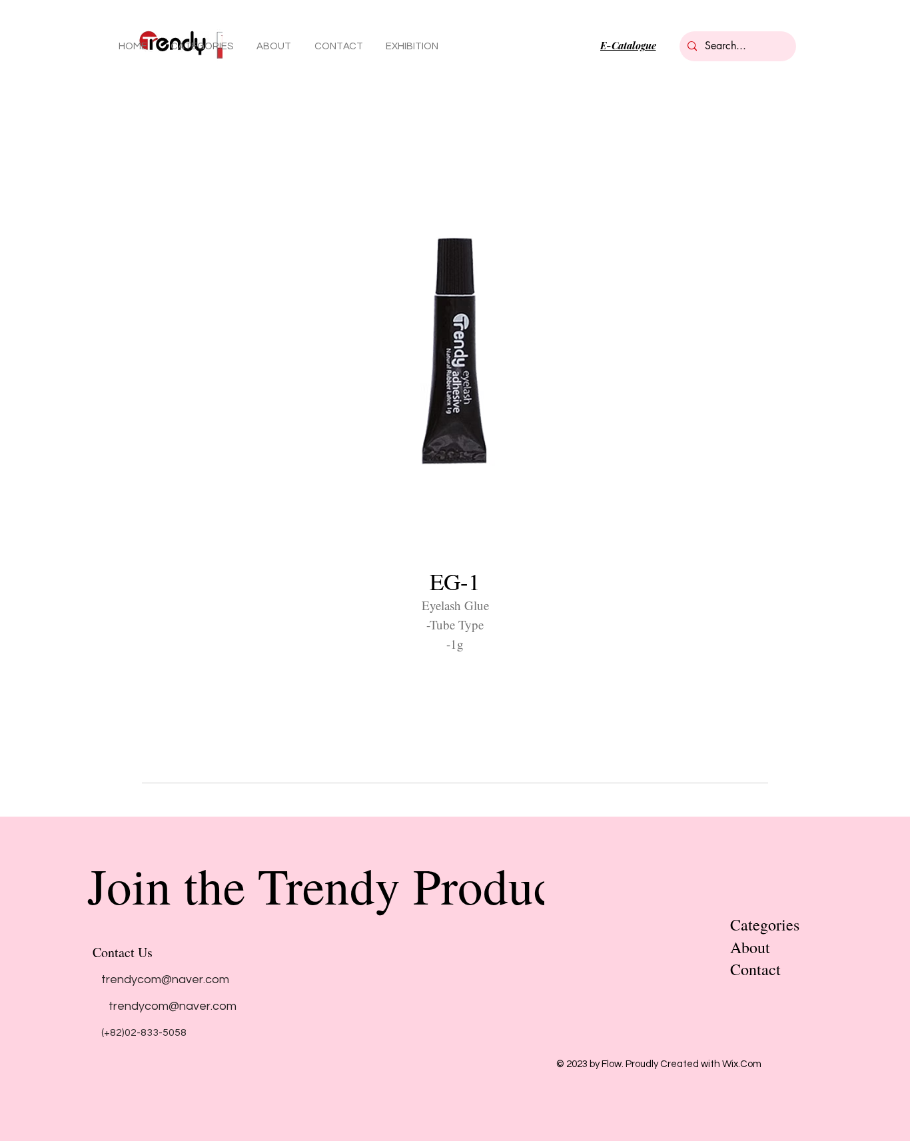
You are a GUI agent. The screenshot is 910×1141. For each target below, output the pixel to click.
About (750, 947)
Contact (755, 969)
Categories (764, 924)
